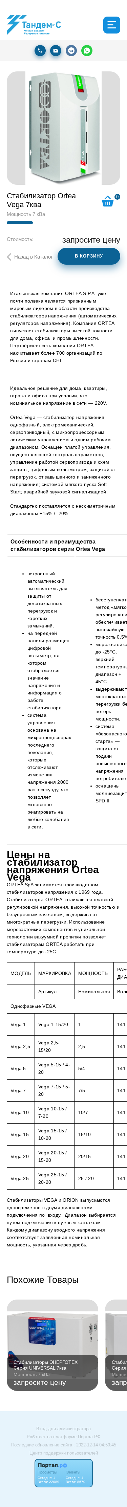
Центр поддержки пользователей (63, 1453)
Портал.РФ (89, 1436)
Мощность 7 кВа (26, 214)
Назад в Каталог (33, 257)
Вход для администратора (63, 1428)
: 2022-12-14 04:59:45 (94, 1444)
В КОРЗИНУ (89, 256)
